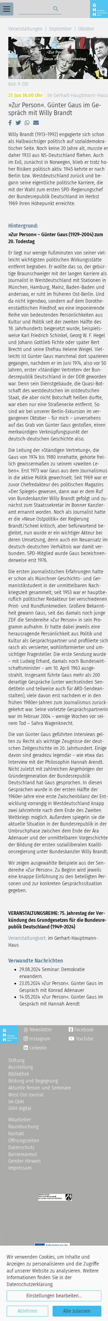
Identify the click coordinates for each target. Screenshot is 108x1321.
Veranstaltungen (25, 29)
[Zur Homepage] (99, 9)
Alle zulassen (77, 1311)
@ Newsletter (38, 1030)
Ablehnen (27, 1311)
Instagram (37, 1039)
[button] (10, 122)
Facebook (81, 1030)
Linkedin (37, 1048)
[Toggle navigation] (6, 9)
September (60, 29)
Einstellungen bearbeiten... (54, 1296)
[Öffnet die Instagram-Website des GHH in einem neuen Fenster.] (26, 1048)
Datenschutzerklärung (29, 1284)
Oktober (86, 29)
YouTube (83, 1039)
